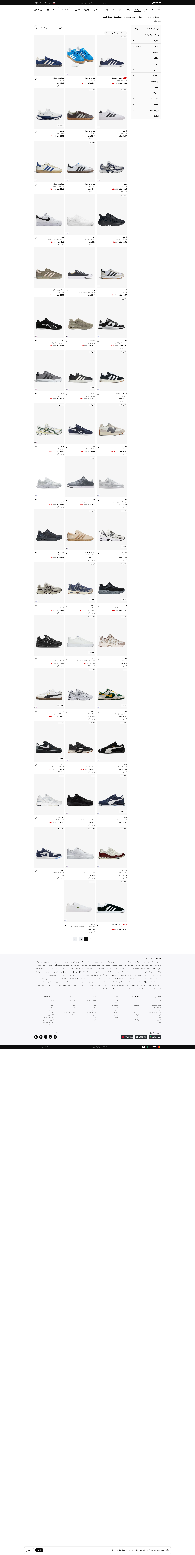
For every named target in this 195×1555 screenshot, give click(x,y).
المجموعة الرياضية (113, 1010)
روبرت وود (131, 965)
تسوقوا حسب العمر (48, 1020)
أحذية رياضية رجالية (139, 982)
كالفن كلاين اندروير (73, 978)
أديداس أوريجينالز (53, 975)
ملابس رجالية (148, 975)
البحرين (159, 1020)
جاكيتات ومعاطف (39, 968)
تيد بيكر (143, 968)
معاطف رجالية (147, 985)
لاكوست (59, 965)
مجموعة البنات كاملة (48, 1022)
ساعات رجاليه (133, 972)
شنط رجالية (82, 985)
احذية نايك (130, 961)
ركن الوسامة (93, 1015)
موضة (137, 9)
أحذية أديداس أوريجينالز (154, 978)
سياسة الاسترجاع (156, 1005)
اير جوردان (39, 961)
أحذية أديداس (94, 975)
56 (74, 939)
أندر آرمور (114, 978)
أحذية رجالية (129, 982)
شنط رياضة (152, 972)
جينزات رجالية (138, 985)
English (36, 3)
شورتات (76, 972)
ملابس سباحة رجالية (130, 988)
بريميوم (87, 9)
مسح (137, 46)
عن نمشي (158, 1000)
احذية (116, 968)
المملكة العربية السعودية (155, 1010)
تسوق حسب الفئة (91, 1000)
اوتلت (106, 9)
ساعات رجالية (106, 985)
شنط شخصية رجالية (71, 985)
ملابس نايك (122, 961)
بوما (44, 965)
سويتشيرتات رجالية (107, 988)
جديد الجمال (72, 1000)
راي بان (99, 978)
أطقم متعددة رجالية (109, 982)
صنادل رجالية (50, 985)
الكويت (159, 1015)
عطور (65, 972)
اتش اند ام (149, 982)
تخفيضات (115, 1017)
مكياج (73, 1002)
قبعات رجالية (157, 988)
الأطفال (97, 9)
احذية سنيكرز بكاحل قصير (112, 17)
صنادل (71, 972)
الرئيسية (158, 17)
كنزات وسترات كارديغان (52, 972)
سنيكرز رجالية (120, 982)
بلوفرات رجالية (157, 985)
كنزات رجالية (149, 988)
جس (138, 1007)
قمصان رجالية (82, 982)
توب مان (39, 965)
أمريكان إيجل (132, 978)
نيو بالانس (66, 965)
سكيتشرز (114, 965)
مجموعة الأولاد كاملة (48, 1024)
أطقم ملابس (100, 968)
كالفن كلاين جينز (74, 965)
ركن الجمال (117, 9)
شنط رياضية (129, 985)
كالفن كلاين (84, 965)
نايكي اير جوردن (142, 978)
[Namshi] (156, 2)
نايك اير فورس (48, 961)
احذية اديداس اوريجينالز (99, 961)
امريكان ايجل (157, 965)
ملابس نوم (131, 975)
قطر (160, 1017)
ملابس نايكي (63, 975)
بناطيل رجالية (70, 968)
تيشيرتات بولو (79, 968)
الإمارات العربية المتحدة (155, 1012)
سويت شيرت (54, 968)
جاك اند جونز (135, 968)
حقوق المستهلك (157, 1007)
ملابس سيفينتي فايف (76, 961)
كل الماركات (136, 1020)
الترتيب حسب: (57, 28)
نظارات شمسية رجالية (118, 985)
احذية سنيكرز (131, 17)
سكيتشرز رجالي (106, 965)
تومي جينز (158, 968)
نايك (135, 961)
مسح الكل (137, 28)
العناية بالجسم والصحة (69, 1012)
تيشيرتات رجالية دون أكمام (95, 982)
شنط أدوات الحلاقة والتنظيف (103, 972)
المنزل (77, 9)
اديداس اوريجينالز (112, 961)
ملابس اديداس (142, 961)
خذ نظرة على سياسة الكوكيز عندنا (122, 1550)
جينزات (159, 972)
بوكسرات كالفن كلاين (94, 965)
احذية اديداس (151, 961)
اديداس (159, 961)
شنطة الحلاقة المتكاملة (86, 972)
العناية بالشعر (71, 1007)
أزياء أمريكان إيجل (123, 978)
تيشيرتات (92, 968)
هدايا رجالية (109, 975)
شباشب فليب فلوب (122, 972)
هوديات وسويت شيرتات (119, 975)
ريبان (125, 965)
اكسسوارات (115, 1005)
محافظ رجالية (157, 975)
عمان (160, 1022)
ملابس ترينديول (58, 961)
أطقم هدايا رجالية (95, 988)
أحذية (141, 17)
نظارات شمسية (143, 972)
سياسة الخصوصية (156, 1002)
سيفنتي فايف (106, 978)
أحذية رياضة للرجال (124, 968)
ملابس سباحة (139, 975)
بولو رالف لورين (51, 965)
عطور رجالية (41, 985)
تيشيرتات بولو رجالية (71, 982)
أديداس (102, 975)
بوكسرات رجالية (47, 982)
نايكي (78, 975)
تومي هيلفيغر (150, 968)
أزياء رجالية (141, 988)
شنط (114, 972)
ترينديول (66, 961)
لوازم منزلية (51, 1015)
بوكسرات (62, 968)
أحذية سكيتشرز (84, 978)
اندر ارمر (138, 965)
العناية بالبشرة (71, 1010)
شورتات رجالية (60, 985)
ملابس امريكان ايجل (147, 965)
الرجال (149, 17)
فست (47, 968)
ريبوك (120, 965)
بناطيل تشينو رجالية (58, 982)
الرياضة (128, 9)
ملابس (116, 1000)
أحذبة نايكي (72, 975)
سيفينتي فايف (87, 961)
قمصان (87, 968)
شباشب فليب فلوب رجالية (94, 985)
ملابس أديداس (85, 975)
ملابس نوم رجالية (119, 988)
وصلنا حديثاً (115, 1012)
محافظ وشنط (40, 972)
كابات (61, 972)
